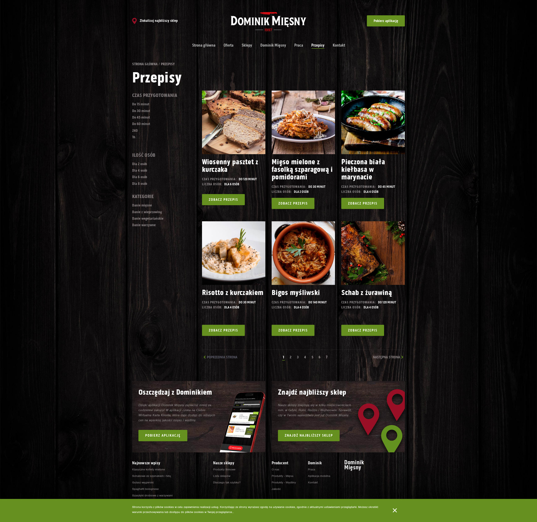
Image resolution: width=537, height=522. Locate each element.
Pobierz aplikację (386, 20)
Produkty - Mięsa (282, 476)
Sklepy (247, 45)
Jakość (276, 489)
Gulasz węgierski (143, 482)
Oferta (228, 45)
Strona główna (203, 45)
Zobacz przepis (223, 199)
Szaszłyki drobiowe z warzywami (152, 495)
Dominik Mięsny (273, 45)
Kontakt (339, 45)
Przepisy (318, 45)
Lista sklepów (221, 476)
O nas (275, 469)
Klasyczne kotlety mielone (148, 469)
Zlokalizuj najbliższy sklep (158, 20)
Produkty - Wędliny (284, 482)
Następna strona (386, 357)
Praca (298, 45)
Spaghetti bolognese (145, 489)
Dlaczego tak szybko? (227, 482)
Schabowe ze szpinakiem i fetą (151, 476)
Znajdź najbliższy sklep (309, 435)
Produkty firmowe (224, 469)
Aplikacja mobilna (319, 476)
